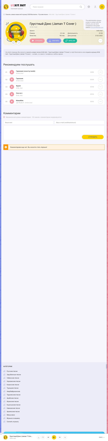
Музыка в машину (13, 418)
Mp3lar (72, 41)
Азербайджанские (13, 391)
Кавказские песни (13, 408)
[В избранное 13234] (19, 43)
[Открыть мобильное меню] (102, 6)
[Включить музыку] (54, 437)
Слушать (39, 41)
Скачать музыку (13, 421)
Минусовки (11, 415)
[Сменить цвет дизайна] (89, 7)
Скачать (55, 41)
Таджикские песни (13, 395)
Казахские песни (13, 385)
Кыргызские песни (13, 405)
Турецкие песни (12, 388)
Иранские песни (13, 401)
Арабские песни (12, 398)
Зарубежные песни (14, 374)
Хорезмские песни (13, 381)
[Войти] (95, 7)
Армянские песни (13, 411)
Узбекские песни (13, 378)
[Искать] (81, 6)
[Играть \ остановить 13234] (12, 72)
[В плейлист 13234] (100, 41)
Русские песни (12, 371)
